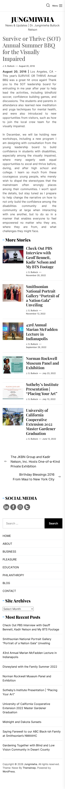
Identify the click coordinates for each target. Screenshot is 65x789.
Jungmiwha (32, 19)
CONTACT (9, 591)
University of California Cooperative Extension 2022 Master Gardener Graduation (40, 422)
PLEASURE (10, 559)
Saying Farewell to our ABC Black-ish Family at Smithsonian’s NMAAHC (32, 733)
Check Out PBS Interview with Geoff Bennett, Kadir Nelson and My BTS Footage (41, 257)
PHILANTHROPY (13, 575)
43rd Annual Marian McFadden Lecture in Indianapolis (42, 331)
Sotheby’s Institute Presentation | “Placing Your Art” (42, 389)
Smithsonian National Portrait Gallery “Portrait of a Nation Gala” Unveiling (42, 296)
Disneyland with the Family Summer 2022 (30, 666)
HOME (7, 536)
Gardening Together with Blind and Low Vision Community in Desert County (29, 747)
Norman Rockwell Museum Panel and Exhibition (42, 363)
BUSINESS (9, 551)
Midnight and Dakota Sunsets (22, 722)
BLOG (6, 583)
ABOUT (7, 543)
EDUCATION (11, 567)
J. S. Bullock (9, 66)
